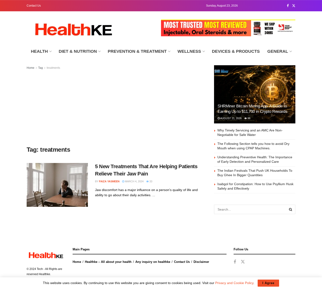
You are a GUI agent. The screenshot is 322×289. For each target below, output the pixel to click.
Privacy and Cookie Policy (234, 283)
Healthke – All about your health (108, 262)
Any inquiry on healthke (152, 262)
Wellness (189, 51)
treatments (53, 67)
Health (39, 51)
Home (30, 67)
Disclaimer (201, 262)
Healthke (44, 274)
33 (150, 181)
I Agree (268, 283)
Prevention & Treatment (137, 51)
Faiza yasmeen (109, 181)
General (277, 51)
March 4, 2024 (134, 181)
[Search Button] (290, 209)
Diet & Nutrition (78, 51)
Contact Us (34, 5)
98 (248, 118)
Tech (40, 269)
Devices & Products (236, 51)
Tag (40, 67)
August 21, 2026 (231, 118)
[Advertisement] (115, 108)
